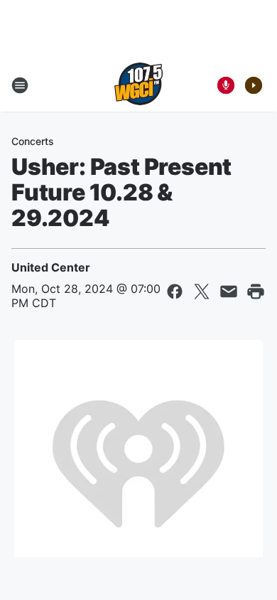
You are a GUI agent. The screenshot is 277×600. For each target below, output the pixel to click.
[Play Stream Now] (253, 85)
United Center (50, 267)
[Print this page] (256, 291)
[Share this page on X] (202, 291)
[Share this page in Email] (229, 291)
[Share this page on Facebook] (175, 291)
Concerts (32, 141)
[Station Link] (138, 85)
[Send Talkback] (225, 85)
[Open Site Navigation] (19, 85)
